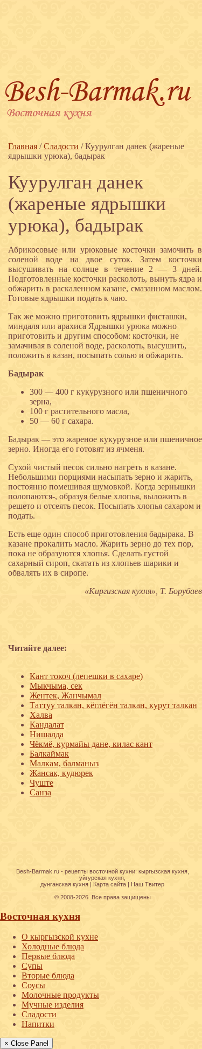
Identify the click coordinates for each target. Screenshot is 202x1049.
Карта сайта (109, 884)
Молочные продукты (60, 994)
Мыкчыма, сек (56, 685)
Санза (40, 792)
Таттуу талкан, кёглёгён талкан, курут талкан (113, 705)
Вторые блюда (48, 975)
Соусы (33, 985)
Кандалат (47, 724)
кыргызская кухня (162, 871)
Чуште (41, 782)
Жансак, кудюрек (61, 773)
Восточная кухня (40, 916)
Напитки (38, 1024)
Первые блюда (48, 956)
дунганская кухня (64, 884)
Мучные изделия (52, 1004)
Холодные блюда (53, 946)
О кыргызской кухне (60, 936)
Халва (41, 714)
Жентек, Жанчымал (65, 695)
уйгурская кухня (101, 878)
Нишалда (47, 734)
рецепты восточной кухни (100, 871)
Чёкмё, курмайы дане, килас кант (91, 744)
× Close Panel (26, 1043)
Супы (32, 965)
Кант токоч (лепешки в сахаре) (86, 676)
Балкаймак (49, 753)
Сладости (39, 1014)
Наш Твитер (147, 884)
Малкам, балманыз (64, 763)
